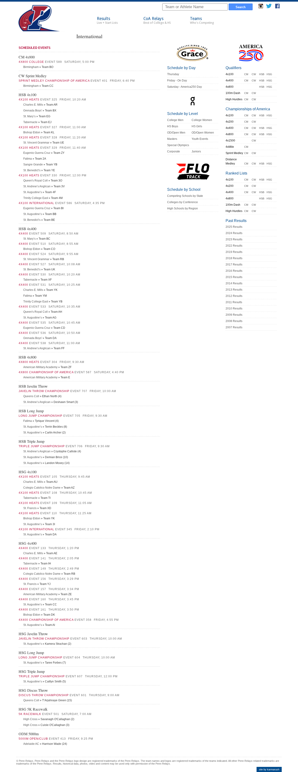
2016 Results (234, 270)
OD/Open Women (203, 132)
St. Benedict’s (32, 170)
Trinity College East (35, 198)
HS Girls (197, 126)
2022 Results (234, 245)
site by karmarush (269, 769)
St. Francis (30, 508)
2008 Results (234, 321)
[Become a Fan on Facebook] (277, 7)
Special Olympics (178, 145)
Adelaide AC (31, 743)
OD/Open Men (176, 132)
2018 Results (234, 258)
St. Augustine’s (32, 192)
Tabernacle (30, 122)
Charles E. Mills (33, 104)
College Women (202, 120)
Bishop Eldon (31, 132)
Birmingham (31, 67)
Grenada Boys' (32, 110)
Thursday (173, 74)
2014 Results (234, 283)
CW (254, 74)
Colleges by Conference (182, 202)
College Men (175, 120)
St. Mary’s (29, 116)
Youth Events (200, 139)
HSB (261, 74)
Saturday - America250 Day (184, 86)
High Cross (30, 719)
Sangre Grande (33, 164)
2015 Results (234, 277)
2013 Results (234, 289)
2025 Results (234, 226)
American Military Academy (40, 367)
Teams (202, 20)
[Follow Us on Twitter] (268, 7)
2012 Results (234, 296)
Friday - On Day (177, 80)
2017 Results (234, 264)
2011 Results (234, 302)
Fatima (27, 158)
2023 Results (234, 239)
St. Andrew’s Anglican (37, 186)
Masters (172, 139)
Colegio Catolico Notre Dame (42, 487)
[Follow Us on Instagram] (260, 7)
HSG (269, 74)
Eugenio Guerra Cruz (36, 152)
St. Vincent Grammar (36, 142)
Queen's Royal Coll (35, 180)
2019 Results (234, 252)
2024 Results (234, 233)
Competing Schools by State (185, 196)
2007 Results (234, 327)
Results (107, 20)
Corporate (173, 151)
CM (246, 74)
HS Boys (172, 126)
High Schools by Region (182, 208)
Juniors (196, 151)
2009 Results (234, 314)
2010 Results (234, 308)
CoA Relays (157, 20)
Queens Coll (31, 396)
